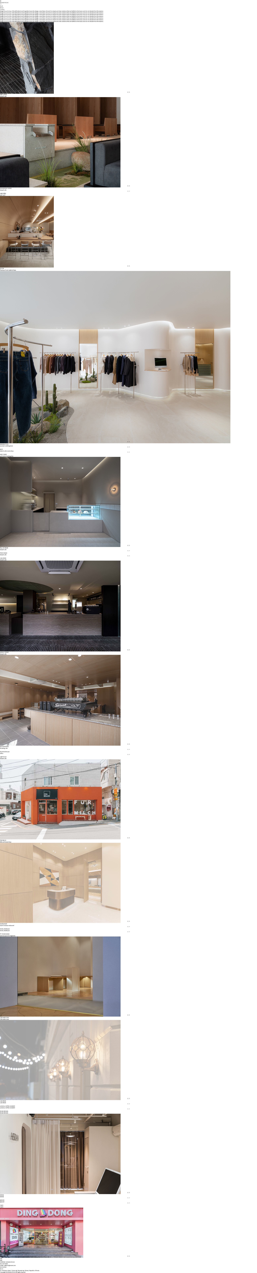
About (1, 8)
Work (1, 6)
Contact (2, 9)
